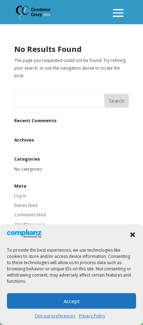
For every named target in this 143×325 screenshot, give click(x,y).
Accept (72, 301)
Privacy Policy (92, 316)
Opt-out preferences (55, 316)
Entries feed (25, 205)
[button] (132, 234)
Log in (20, 196)
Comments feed (30, 215)
